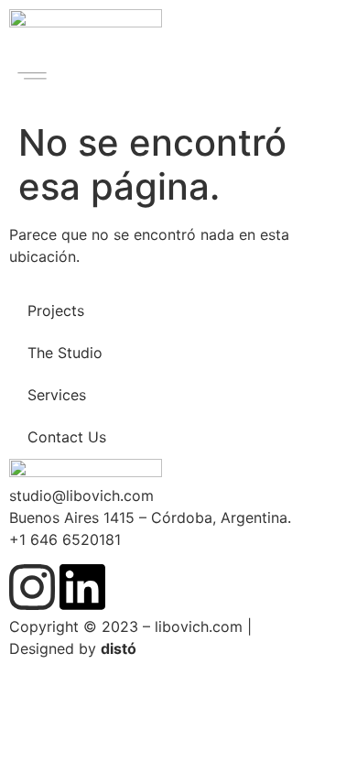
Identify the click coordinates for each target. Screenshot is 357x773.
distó (118, 648)
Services (56, 395)
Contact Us (66, 437)
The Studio (65, 352)
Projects (55, 310)
